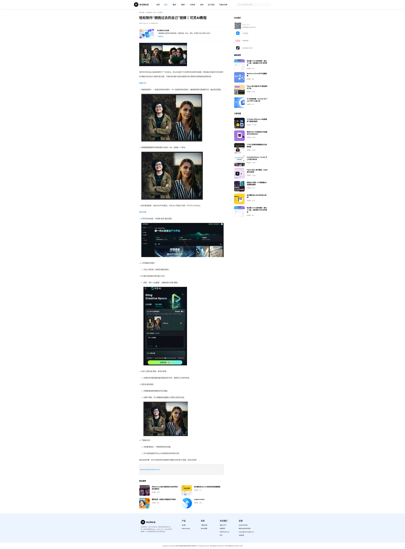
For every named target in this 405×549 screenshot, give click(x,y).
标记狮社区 (149, 12)
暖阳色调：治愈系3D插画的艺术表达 (164, 499)
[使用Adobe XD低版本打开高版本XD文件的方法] (239, 135)
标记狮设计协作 (247, 48)
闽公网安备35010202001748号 (234, 546)
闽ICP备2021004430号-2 (217, 546)
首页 (158, 4)
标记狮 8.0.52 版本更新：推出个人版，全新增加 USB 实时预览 (257, 63)
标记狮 (184, 525)
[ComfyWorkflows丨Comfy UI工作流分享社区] (239, 161)
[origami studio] (186, 503)
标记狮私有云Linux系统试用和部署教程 (207, 487)
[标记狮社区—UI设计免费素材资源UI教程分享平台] (141, 4)
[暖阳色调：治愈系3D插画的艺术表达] (144, 503)
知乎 (221, 535)
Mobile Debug (186, 528)
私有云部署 (204, 528)
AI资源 (192, 4)
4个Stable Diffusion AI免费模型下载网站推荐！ (257, 120)
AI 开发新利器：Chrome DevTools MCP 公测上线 (257, 100)
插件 (202, 4)
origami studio (199, 499)
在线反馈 (241, 535)
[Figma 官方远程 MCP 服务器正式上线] (239, 90)
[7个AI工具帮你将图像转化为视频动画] (239, 148)
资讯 (165, 4)
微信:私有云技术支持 (244, 528)
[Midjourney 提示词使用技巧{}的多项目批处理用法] (144, 490)
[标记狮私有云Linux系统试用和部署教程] (186, 490)
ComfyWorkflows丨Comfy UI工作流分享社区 (257, 158)
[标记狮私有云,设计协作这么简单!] (239, 199)
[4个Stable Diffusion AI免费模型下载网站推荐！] (239, 123)
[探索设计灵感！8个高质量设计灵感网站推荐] (239, 186)
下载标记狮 (223, 4)
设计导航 (211, 4)
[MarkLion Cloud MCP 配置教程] (239, 77)
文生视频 (159, 12)
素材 (174, 4)
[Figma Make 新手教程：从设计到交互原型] (239, 173)
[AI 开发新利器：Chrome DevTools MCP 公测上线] (239, 102)
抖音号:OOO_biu (224, 532)
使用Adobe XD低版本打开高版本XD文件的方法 (257, 133)
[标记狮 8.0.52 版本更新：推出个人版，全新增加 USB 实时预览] (239, 64)
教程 (183, 4)
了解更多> (160, 36)
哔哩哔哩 (245, 41)
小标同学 (245, 33)
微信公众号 (223, 525)
